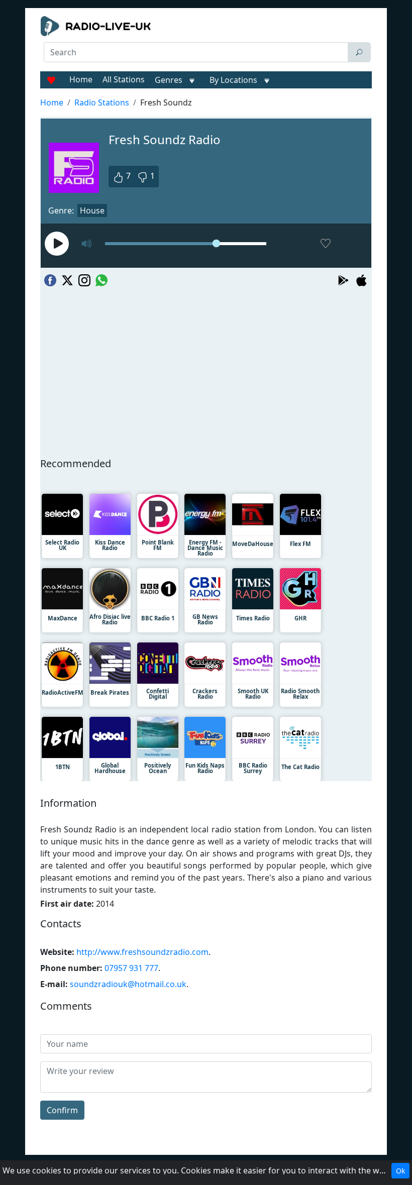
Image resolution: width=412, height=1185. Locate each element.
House (92, 210)
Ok (400, 1170)
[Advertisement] (206, 88)
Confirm (62, 1110)
